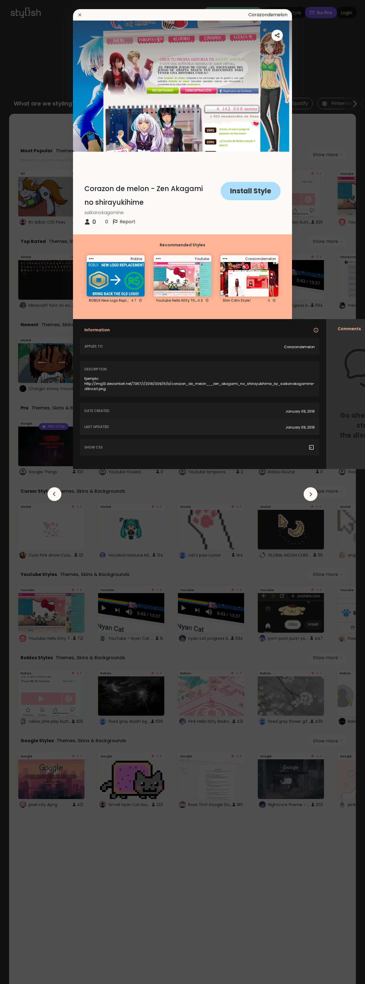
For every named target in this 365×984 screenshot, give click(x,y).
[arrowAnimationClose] (54, 494)
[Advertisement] (23, 492)
